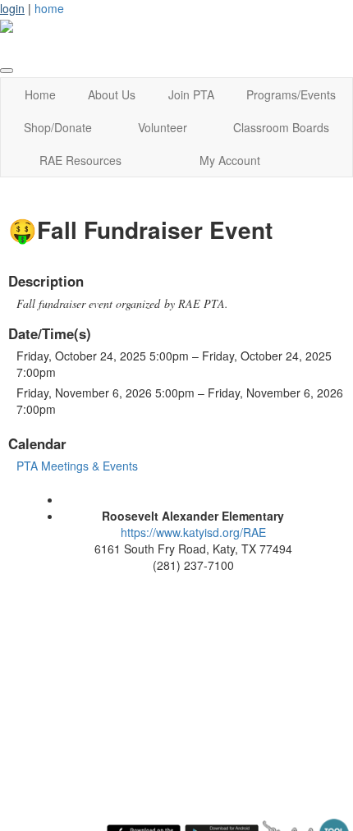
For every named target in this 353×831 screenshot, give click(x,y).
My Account (229, 160)
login (12, 8)
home (49, 8)
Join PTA (191, 94)
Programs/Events (291, 94)
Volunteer (162, 127)
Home (40, 94)
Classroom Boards (281, 127)
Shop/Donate (58, 127)
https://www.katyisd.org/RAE (193, 532)
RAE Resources (80, 160)
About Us (111, 94)
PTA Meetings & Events (77, 465)
